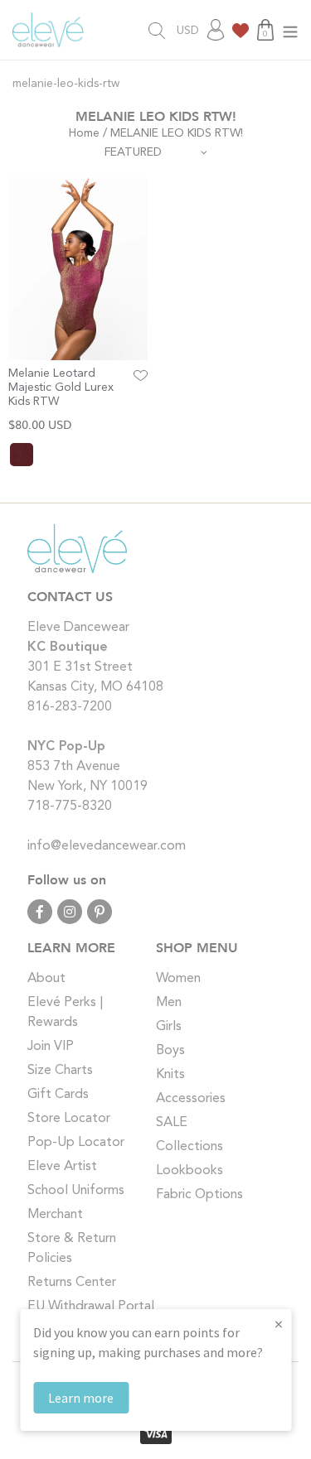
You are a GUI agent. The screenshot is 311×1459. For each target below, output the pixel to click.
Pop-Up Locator (75, 1142)
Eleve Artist (62, 1166)
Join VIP (50, 1046)
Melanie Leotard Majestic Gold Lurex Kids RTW (61, 387)
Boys (170, 1050)
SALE (171, 1122)
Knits (170, 1074)
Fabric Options (199, 1194)
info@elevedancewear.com (106, 846)
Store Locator (68, 1118)
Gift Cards (58, 1094)
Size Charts (60, 1070)
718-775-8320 (69, 806)
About (46, 978)
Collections (189, 1146)
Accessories (191, 1098)
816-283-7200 (69, 707)
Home (84, 133)
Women (178, 978)
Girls (169, 1026)
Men (169, 1002)
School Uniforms (75, 1190)
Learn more (81, 1397)
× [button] (279, 1323)
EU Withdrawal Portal (90, 1306)
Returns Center (71, 1282)
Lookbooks (189, 1170)
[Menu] (290, 30)
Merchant (55, 1214)
